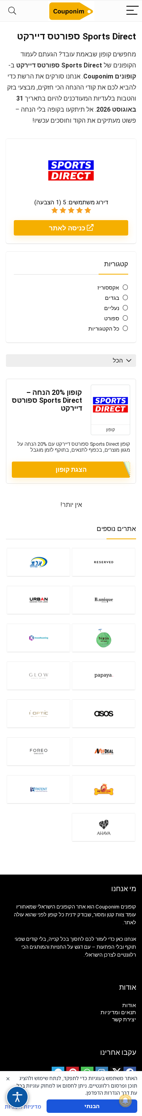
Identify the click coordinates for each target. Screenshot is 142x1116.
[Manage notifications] (125, 1100)
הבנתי (91, 1106)
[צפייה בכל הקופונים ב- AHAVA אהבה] (103, 827)
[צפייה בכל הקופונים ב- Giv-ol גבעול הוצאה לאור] (103, 638)
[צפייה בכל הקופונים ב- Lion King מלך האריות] (103, 789)
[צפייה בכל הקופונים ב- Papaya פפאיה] (103, 676)
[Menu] (132, 10)
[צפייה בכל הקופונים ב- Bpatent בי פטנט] (38, 789)
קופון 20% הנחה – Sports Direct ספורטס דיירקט (47, 400)
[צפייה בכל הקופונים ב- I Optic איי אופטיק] (38, 713)
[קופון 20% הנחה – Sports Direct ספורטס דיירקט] (110, 404)
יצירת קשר (124, 1019)
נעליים (111, 308)
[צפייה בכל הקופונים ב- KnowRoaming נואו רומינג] (38, 638)
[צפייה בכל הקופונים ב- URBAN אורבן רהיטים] (38, 600)
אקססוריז (108, 287)
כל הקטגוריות (103, 328)
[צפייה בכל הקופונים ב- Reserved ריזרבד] (103, 562)
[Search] (12, 10)
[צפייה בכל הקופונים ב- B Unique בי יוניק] (103, 600)
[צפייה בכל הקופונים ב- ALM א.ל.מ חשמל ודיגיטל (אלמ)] (38, 562)
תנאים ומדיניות (118, 1012)
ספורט (111, 318)
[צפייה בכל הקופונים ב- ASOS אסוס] (103, 713)
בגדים (112, 298)
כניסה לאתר (68, 228)
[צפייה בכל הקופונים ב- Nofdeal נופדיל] (103, 751)
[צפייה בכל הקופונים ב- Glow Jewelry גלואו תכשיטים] (38, 676)
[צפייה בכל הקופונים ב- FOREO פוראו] (38, 751)
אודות (129, 1005)
